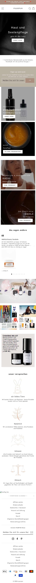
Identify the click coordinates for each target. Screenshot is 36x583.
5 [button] (18, 274)
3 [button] (15, 274)
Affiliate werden (18, 502)
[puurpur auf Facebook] (17, 539)
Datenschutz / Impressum (18, 508)
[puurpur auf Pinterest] (21, 539)
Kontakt (18, 513)
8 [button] (23, 274)
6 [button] (19, 274)
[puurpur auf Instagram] (13, 539)
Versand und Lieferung (18, 510)
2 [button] (13, 274)
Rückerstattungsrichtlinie (18, 522)
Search (18, 516)
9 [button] (24, 274)
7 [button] (21, 274)
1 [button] (11, 274)
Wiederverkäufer (18, 505)
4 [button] (16, 274)
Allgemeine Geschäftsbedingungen (18, 519)
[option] (18, 2)
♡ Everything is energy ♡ (18, 495)
